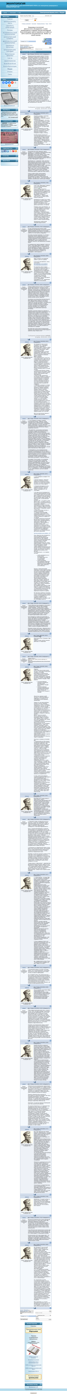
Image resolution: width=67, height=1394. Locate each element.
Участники (33, 23)
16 (49, 819)
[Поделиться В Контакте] (3, 151)
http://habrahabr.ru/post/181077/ (40, 264)
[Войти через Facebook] (9, 82)
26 (40, 1245)
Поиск (47, 23)
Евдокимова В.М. (9, 144)
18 (49, 967)
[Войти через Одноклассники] (9, 85)
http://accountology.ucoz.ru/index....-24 (42, 533)
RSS (33, 15)
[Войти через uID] (3, 82)
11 (48, 603)
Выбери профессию (33, 1356)
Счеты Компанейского (9, 105)
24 (40, 1197)
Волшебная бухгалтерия (33, 1359)
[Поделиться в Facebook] (5, 151)
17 (40, 875)
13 (48, 656)
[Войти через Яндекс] (12, 82)
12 (40, 636)
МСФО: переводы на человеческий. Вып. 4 (33, 1369)
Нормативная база (24, 47)
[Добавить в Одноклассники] (16, 151)
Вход (20, 12)
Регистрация (13, 12)
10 (40, 474)
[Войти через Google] (15, 82)
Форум (21, 46)
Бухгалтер (33, 1357)
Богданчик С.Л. (33, 1387)
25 (49, 1217)
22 (49, 1084)
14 (40, 667)
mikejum (30, 45)
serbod (24, 54)
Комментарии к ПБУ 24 (33, 1371)
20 (49, 1008)
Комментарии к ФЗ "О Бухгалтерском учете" (33, 1362)
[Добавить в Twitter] (8, 151)
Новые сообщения (26, 23)
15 (40, 796)
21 (40, 1043)
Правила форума (41, 23)
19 (40, 988)
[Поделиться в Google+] (13, 151)
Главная (5, 12)
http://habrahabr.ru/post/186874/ (40, 263)
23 (40, 1129)
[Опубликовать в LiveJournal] (10, 151)
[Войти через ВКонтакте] (6, 82)
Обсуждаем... (26, 46)
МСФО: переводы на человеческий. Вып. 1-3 (33, 1365)
